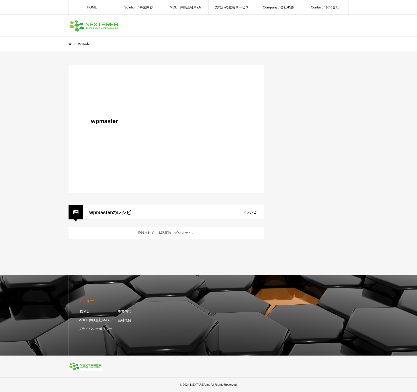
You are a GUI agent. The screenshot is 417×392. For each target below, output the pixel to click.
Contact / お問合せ (325, 7)
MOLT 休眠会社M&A (185, 7)
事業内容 (124, 311)
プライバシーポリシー (95, 329)
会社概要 (124, 320)
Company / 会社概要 (278, 7)
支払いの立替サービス (232, 7)
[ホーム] (70, 44)
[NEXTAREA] (94, 26)
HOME (92, 7)
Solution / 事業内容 (138, 7)
